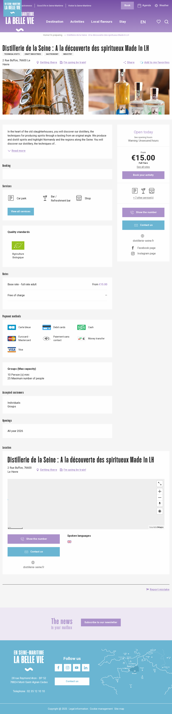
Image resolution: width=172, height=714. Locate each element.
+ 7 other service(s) (143, 197)
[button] (166, 22)
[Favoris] (159, 21)
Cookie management (101, 708)
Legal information (78, 708)
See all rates (143, 167)
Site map (119, 708)
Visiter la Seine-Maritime (79, 5)
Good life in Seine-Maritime (50, 5)
